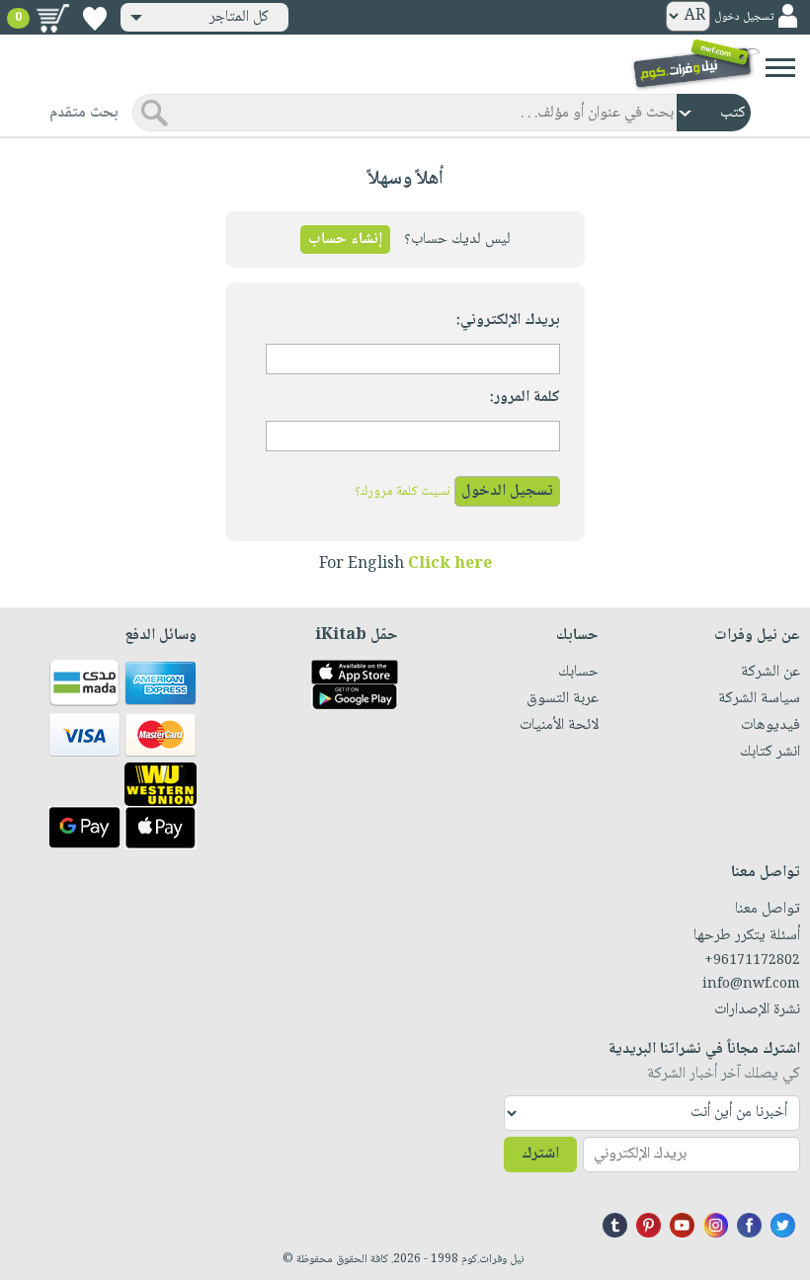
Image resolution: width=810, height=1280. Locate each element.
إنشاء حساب (345, 239)
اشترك (540, 1154)
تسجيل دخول (743, 17)
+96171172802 (752, 961)
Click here (450, 564)
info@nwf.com (751, 985)
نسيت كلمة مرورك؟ (402, 492)
